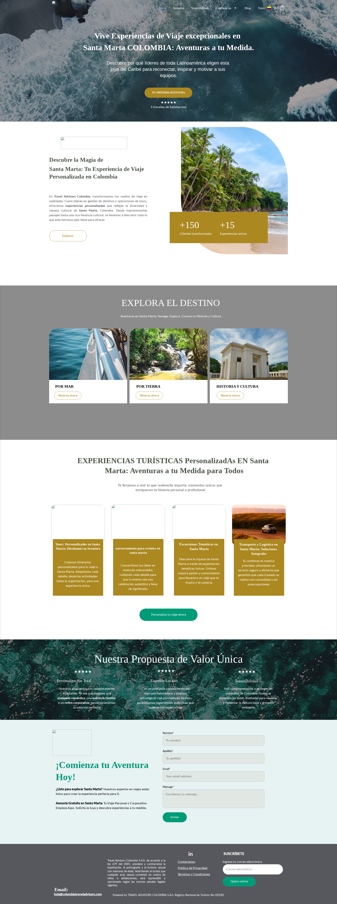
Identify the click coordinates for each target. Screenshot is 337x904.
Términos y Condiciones (194, 874)
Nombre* (168, 733)
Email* (166, 769)
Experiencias (223, 8)
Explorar (68, 235)
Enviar (174, 817)
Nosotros (178, 8)
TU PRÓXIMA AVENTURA (168, 92)
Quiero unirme (239, 881)
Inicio (162, 8)
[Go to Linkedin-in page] (190, 854)
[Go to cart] (282, 8)
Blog (248, 8)
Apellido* (168, 751)
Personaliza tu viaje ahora (168, 614)
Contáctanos (186, 861)
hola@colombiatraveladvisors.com (78, 894)
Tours (261, 8)
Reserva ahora (67, 395)
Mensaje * (169, 787)
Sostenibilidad (199, 8)
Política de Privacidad (192, 868)
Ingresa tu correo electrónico (242, 861)
